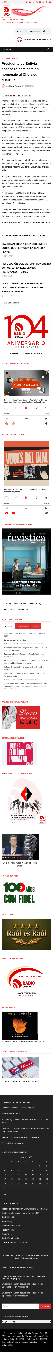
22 (40, 1179)
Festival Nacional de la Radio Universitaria (20, 1137)
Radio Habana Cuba (11, 1226)
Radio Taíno (7, 1234)
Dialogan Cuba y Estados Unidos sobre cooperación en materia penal (24, 248)
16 (47, 1175)
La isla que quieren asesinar (15, 640)
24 (5, 1183)
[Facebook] (27, 2)
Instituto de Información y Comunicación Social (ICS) (25, 1209)
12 (19, 1175)
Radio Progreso (8, 1230)
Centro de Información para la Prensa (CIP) (20, 1213)
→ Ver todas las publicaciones (15, 609)
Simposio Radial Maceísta (13, 1143)
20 (26, 1179)
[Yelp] (43, 2)
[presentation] (8, 626)
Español (7, 303)
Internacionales (10, 58)
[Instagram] (37, 2)
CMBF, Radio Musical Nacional (15, 1242)
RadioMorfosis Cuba (11, 1114)
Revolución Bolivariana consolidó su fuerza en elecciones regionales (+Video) (26, 267)
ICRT (12, 1345)
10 (5, 1175)
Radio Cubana (15, 86)
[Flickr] (40, 2)
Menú (8, 49)
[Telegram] (46, 2)
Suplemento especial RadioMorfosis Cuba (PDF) (23, 1041)
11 (12, 1175)
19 (19, 1179)
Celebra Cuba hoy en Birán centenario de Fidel (22, 680)
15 (40, 1175)
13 (26, 1175)
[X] (33, 2)
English (16, 303)
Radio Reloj (7, 1221)
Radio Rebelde (8, 1217)
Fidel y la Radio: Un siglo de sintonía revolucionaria (24, 644)
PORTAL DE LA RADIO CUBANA (13, 19)
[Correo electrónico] (49, 2)
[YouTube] (30, 2)
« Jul (4, 1194)
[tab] (8, 626)
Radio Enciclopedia (10, 1238)
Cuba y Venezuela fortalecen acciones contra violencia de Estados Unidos (22, 287)
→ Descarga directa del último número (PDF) (21, 603)
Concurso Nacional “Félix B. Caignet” (18, 1108)
